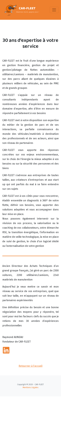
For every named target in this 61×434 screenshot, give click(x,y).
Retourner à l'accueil (30, 365)
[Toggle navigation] (54, 10)
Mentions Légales (30, 387)
